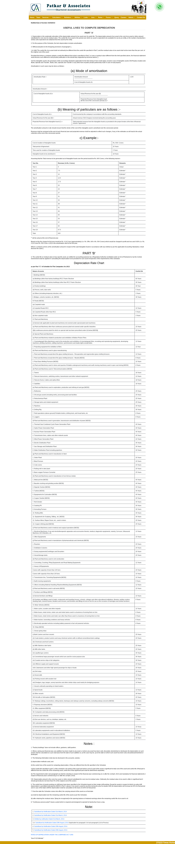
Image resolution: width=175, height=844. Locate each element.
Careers (123, 17)
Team (38, 17)
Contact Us (141, 17)
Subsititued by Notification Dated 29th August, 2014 (51, 823)
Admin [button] (131, 17)
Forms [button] (108, 17)
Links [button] (86, 17)
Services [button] (45, 17)
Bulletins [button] (67, 17)
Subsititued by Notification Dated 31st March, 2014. (50, 815)
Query (116, 17)
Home (32, 17)
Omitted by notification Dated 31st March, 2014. (49, 819)
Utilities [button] (78, 17)
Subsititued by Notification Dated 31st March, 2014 (50, 811)
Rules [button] (100, 17)
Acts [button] (93, 17)
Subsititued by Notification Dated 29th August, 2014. (51, 826)
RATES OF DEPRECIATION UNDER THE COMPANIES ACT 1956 (52, 835)
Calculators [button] (56, 17)
